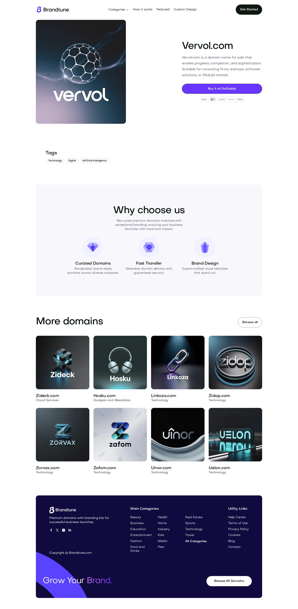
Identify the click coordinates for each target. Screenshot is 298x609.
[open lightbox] (81, 72)
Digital (72, 161)
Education (138, 529)
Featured (163, 9)
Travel (189, 535)
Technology (55, 161)
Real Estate (193, 517)
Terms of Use (238, 523)
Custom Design (185, 9)
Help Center (237, 517)
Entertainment (141, 535)
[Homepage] (52, 9)
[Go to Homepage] (63, 510)
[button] (118, 10)
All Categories (196, 541)
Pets (161, 547)
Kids (161, 535)
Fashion (136, 541)
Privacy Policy (238, 529)
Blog (231, 541)
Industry (164, 529)
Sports (190, 523)
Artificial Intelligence (94, 161)
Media (162, 541)
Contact (234, 547)
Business (137, 523)
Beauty (135, 517)
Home (162, 523)
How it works (142, 9)
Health (162, 517)
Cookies (234, 535)
